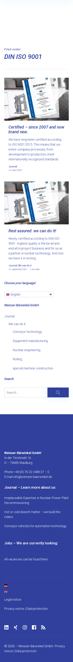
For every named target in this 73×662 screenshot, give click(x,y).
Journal (9, 316)
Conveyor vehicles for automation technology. (35, 526)
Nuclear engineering (26, 350)
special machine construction (33, 368)
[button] (29, 294)
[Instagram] (25, 627)
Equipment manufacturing (30, 341)
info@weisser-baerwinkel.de (32, 477)
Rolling (17, 359)
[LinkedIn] (6, 627)
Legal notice (12, 599)
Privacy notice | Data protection (26, 608)
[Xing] (15, 627)
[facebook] (34, 627)
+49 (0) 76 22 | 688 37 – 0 (31, 472)
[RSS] (43, 627)
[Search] (36, 392)
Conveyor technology (27, 332)
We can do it (17, 324)
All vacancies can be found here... (26, 559)
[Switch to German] (36, 585)
